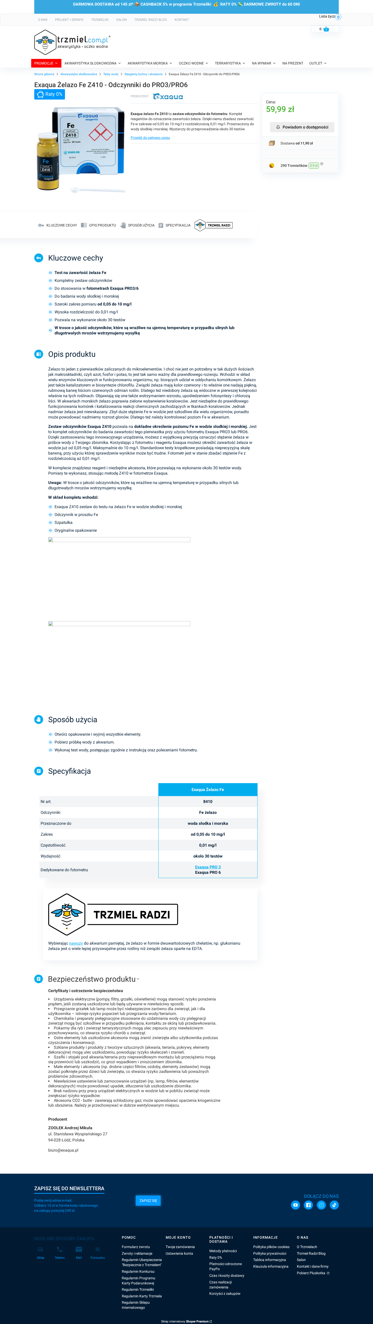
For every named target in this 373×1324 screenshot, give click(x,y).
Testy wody (110, 74)
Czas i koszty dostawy (226, 1275)
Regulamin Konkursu (138, 1271)
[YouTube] (295, 1205)
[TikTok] (334, 1205)
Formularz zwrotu (136, 1247)
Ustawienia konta (179, 1253)
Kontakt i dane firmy (313, 1266)
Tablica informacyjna (269, 1260)
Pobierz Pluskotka (311, 1273)
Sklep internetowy (185, 1321)
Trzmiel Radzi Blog (311, 1253)
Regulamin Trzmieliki (138, 1289)
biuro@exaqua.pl (63, 1150)
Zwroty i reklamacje (137, 1253)
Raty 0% (215, 1257)
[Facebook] (308, 1205)
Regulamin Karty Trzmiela (142, 1296)
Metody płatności (223, 1251)
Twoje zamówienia (180, 1247)
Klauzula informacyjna (271, 1266)
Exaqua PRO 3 (208, 867)
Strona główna (44, 74)
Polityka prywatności (269, 1253)
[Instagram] (321, 1205)
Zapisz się (148, 1201)
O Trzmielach (307, 1247)
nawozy (76, 943)
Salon (301, 1260)
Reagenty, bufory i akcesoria (144, 74)
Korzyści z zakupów (225, 1293)
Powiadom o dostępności (305, 127)
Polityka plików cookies (271, 1247)
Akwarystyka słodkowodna (78, 74)
